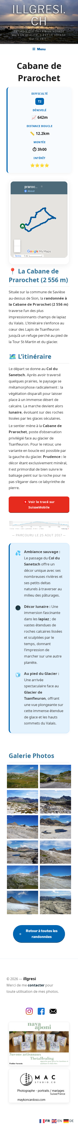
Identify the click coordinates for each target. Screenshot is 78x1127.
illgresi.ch (39, 15)
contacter (36, 985)
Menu (41, 49)
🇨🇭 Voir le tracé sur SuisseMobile (39, 505)
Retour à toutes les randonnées (42, 934)
